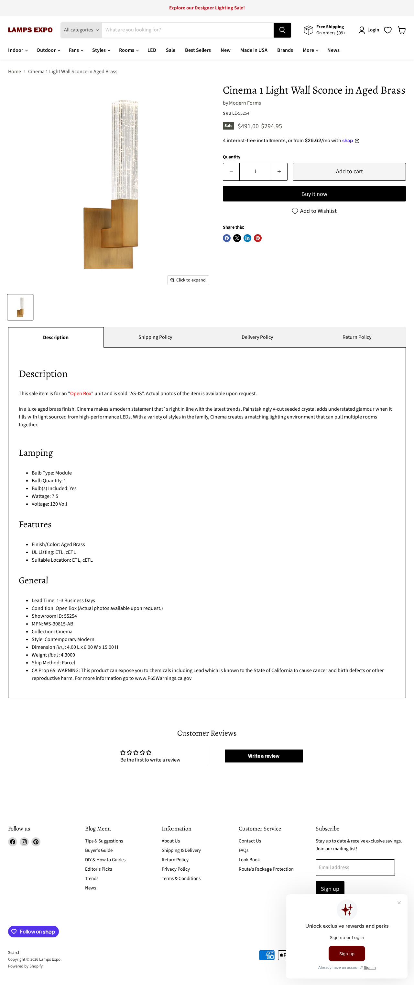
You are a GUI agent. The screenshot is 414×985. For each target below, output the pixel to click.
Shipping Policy (155, 337)
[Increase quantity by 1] (279, 172)
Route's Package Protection (266, 869)
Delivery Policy (257, 337)
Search (14, 953)
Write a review (263, 756)
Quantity (231, 157)
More (309, 50)
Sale (170, 50)
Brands (285, 50)
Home (14, 71)
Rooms (127, 50)
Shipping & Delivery (181, 850)
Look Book (249, 859)
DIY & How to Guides (105, 859)
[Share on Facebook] (227, 238)
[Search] (282, 30)
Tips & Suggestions (104, 841)
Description (56, 337)
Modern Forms (245, 103)
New (226, 50)
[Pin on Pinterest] (258, 238)
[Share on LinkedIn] (247, 238)
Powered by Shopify (25, 966)
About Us (171, 841)
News (333, 50)
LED (151, 50)
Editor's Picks (98, 869)
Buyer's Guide (99, 850)
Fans (74, 50)
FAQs (243, 850)
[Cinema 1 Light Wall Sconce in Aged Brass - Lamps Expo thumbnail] (20, 307)
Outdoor (47, 50)
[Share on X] (237, 238)
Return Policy (357, 337)
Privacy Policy (176, 869)
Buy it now (314, 194)
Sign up (330, 889)
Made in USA (253, 50)
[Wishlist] (387, 30)
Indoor (16, 50)
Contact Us (250, 841)
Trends (91, 878)
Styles (99, 50)
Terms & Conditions (181, 878)
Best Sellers (198, 50)
